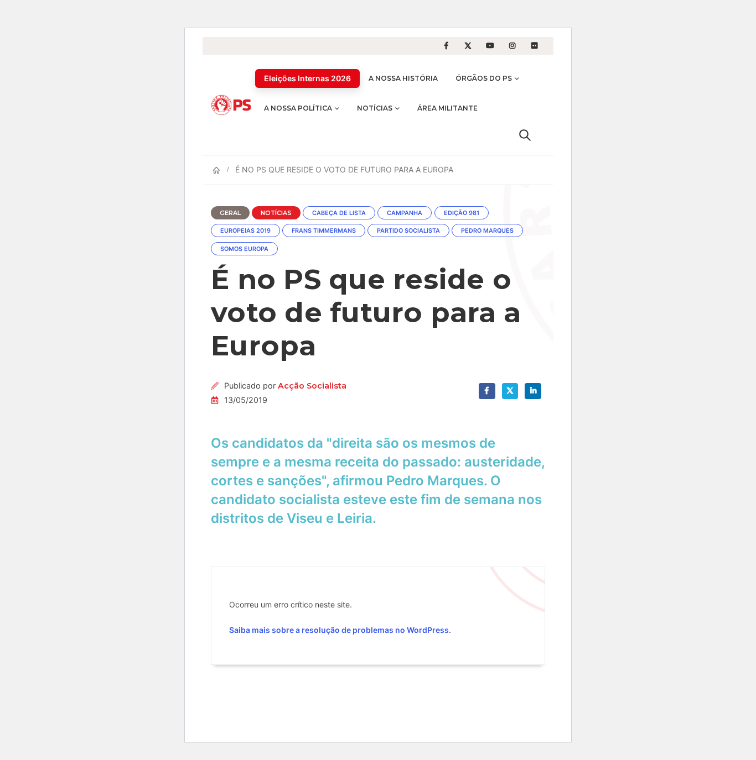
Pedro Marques (487, 230)
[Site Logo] (233, 105)
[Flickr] (534, 46)
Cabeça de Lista (339, 213)
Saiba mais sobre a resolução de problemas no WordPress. (340, 630)
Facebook (487, 391)
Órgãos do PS (483, 78)
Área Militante (447, 108)
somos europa (244, 249)
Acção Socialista (312, 386)
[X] (468, 46)
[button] (525, 134)
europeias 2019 (245, 230)
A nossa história (403, 78)
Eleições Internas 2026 (307, 78)
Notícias (374, 108)
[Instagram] (512, 46)
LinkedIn (533, 391)
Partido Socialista (408, 230)
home (12, 7)
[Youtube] (490, 46)
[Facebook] (446, 46)
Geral (230, 213)
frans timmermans (324, 230)
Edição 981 (461, 213)
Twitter (510, 391)
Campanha (404, 213)
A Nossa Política (298, 108)
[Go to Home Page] (216, 170)
